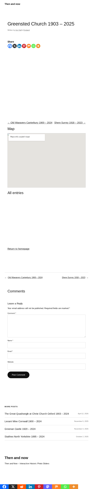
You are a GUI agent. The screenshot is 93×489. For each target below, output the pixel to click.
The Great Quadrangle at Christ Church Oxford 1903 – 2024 (37, 413)
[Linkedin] (19, 46)
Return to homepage (18, 248)
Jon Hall (18, 30)
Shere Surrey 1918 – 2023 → (69, 122)
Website (11, 362)
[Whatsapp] (33, 46)
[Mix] (29, 46)
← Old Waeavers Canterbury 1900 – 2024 (30, 122)
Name (10, 340)
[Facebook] (10, 46)
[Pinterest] (24, 46)
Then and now (12, 4)
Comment (12, 313)
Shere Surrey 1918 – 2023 (73, 277)
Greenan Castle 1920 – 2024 (20, 429)
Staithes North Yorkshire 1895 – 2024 (24, 436)
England (26, 30)
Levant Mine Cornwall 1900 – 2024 (23, 421)
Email (10, 351)
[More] (38, 46)
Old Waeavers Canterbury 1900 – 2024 (25, 277)
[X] (14, 46)
